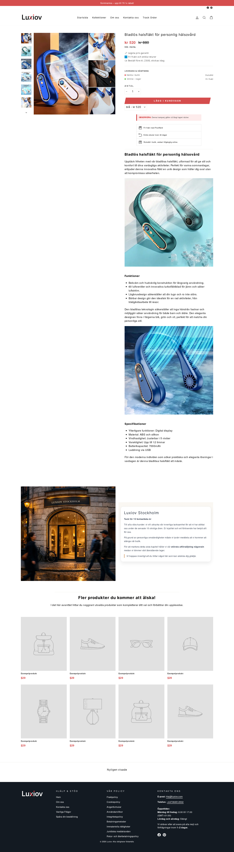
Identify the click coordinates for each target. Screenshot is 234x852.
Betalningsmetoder (116, 821)
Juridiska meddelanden (119, 831)
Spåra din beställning (67, 816)
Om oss (114, 17)
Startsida (82, 17)
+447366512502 (175, 801)
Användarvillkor (115, 811)
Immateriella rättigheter (118, 826)
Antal (129, 85)
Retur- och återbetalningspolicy (123, 836)
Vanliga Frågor (63, 811)
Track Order (150, 17)
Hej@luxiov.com (174, 796)
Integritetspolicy (115, 816)
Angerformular (114, 806)
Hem (58, 797)
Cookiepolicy (113, 801)
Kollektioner (99, 17)
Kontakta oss (131, 17)
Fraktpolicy (112, 797)
